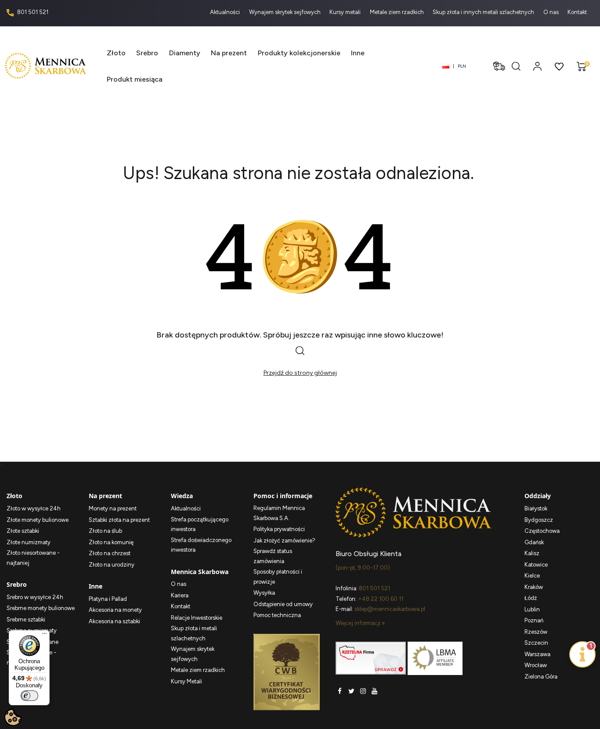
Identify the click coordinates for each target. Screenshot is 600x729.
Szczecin (536, 642)
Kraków (533, 587)
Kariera (179, 595)
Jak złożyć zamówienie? (284, 540)
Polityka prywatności (279, 529)
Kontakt (577, 12)
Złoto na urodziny (111, 564)
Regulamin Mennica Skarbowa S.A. (279, 513)
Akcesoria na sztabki (114, 621)
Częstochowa (542, 531)
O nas (551, 12)
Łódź (530, 598)
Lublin (532, 609)
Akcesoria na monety (115, 610)
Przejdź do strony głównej (300, 373)
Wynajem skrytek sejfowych (285, 12)
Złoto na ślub (105, 531)
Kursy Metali (186, 681)
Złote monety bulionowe (38, 520)
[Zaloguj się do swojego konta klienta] (537, 66)
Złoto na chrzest (109, 553)
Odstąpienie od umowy (283, 604)
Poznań (533, 620)
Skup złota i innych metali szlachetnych (484, 12)
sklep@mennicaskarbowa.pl (389, 609)
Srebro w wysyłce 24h (35, 597)
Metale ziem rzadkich (397, 12)
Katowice (536, 564)
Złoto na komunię (111, 542)
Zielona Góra (540, 676)
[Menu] (44, 635)
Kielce (532, 575)
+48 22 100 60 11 (380, 599)
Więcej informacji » (360, 623)
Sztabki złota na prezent (119, 520)
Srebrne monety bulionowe (41, 608)
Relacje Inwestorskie (196, 617)
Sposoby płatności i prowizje (277, 576)
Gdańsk (534, 542)
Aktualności (225, 12)
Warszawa (537, 654)
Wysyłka (264, 592)
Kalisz (531, 553)
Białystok (535, 508)
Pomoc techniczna (277, 615)
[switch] (29, 695)
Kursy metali (345, 12)
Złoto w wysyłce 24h (34, 508)
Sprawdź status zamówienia (272, 556)
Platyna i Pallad (108, 599)
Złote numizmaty (29, 542)
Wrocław (535, 665)
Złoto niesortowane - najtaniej (33, 557)
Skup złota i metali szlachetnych (194, 633)
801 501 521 (32, 12)
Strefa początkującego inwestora (199, 524)
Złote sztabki (23, 531)
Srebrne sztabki (26, 619)
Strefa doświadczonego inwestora (201, 545)
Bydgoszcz (538, 520)
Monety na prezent (113, 508)
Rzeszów (535, 631)
